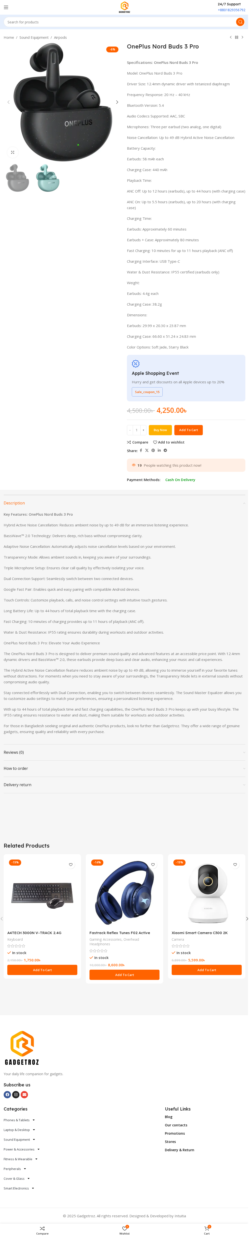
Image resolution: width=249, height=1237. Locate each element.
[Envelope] (24, 1094)
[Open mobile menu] (6, 7)
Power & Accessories (19, 1149)
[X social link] (147, 450)
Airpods (60, 37)
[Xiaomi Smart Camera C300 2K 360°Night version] (207, 893)
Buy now (160, 430)
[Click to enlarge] (12, 152)
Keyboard (15, 939)
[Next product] (242, 37)
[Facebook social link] (141, 450)
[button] (8, 102)
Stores (170, 1141)
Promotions (175, 1133)
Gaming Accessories (105, 939)
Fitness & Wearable (18, 1159)
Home (9, 37)
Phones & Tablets (17, 1120)
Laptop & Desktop (17, 1130)
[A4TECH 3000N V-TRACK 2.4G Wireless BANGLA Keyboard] (42, 893)
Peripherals (12, 1169)
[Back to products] (237, 37)
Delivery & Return (179, 1150)
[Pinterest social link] (153, 450)
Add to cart (188, 430)
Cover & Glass (14, 1178)
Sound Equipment (34, 37)
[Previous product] (231, 37)
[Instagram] (15, 1094)
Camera (178, 939)
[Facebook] (7, 1094)
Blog (168, 1116)
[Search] (240, 22)
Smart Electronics (16, 1188)
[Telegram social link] (165, 450)
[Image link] (22, 1047)
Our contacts (176, 1125)
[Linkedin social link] (159, 450)
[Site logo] (124, 6)
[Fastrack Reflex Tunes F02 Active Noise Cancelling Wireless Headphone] (124, 893)
